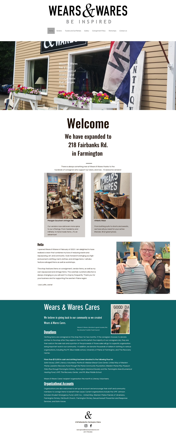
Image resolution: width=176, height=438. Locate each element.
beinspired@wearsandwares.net (88, 430)
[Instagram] (86, 426)
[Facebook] (91, 426)
